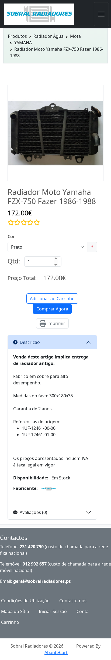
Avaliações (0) (33, 512)
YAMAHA (23, 43)
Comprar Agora (52, 309)
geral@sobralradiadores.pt (42, 581)
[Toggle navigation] (101, 14)
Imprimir (55, 323)
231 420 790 (32, 547)
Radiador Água (48, 36)
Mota (75, 36)
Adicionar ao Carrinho (52, 299)
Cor (11, 236)
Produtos (17, 36)
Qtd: (14, 261)
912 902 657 (35, 564)
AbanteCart (56, 652)
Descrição (30, 342)
